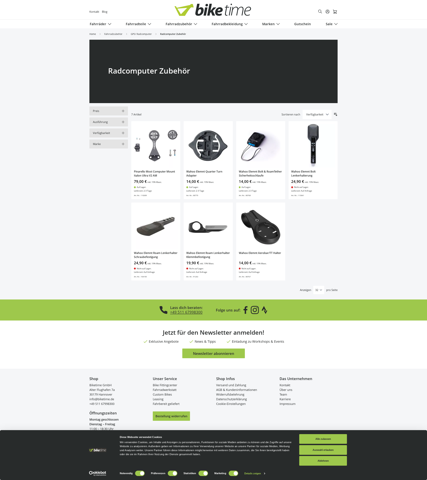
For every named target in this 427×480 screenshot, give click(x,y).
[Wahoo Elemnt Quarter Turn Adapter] (208, 146)
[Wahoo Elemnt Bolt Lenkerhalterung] (313, 146)
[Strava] (265, 310)
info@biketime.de (101, 399)
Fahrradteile (136, 24)
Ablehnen (323, 460)
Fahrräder (98, 24)
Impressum (288, 404)
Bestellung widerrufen (171, 416)
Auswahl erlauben (323, 449)
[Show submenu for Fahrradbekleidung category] (245, 24)
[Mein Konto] (327, 11)
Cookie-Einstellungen (231, 404)
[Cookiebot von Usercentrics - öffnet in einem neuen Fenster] (97, 473)
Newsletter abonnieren (213, 353)
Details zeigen (252, 473)
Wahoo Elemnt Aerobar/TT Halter (260, 253)
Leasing (158, 399)
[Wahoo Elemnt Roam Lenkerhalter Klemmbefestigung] (208, 227)
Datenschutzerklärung (231, 399)
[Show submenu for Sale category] (335, 24)
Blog (104, 12)
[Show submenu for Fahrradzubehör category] (194, 24)
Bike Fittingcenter (165, 385)
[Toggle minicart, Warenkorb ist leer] (335, 11)
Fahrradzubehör (179, 24)
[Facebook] (245, 310)
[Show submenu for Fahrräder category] (109, 24)
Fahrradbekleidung (227, 24)
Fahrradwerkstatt (164, 390)
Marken (268, 24)
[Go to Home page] (215, 12)
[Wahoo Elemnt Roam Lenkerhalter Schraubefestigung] (156, 227)
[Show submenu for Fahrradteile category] (148, 24)
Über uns (286, 390)
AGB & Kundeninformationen (236, 390)
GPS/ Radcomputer (141, 34)
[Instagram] (255, 310)
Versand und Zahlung (231, 385)
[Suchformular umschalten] (320, 11)
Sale (329, 24)
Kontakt (94, 12)
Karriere (285, 399)
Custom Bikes (162, 394)
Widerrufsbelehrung (230, 394)
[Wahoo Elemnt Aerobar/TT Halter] (261, 227)
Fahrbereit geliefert (166, 404)
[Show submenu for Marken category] (277, 24)
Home (92, 34)
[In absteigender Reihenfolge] (336, 114)
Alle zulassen (323, 438)
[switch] (172, 473)
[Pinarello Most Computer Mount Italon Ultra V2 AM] (156, 146)
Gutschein (302, 24)
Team (283, 394)
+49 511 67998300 (186, 311)
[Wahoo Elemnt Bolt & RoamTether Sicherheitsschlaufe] (261, 146)
